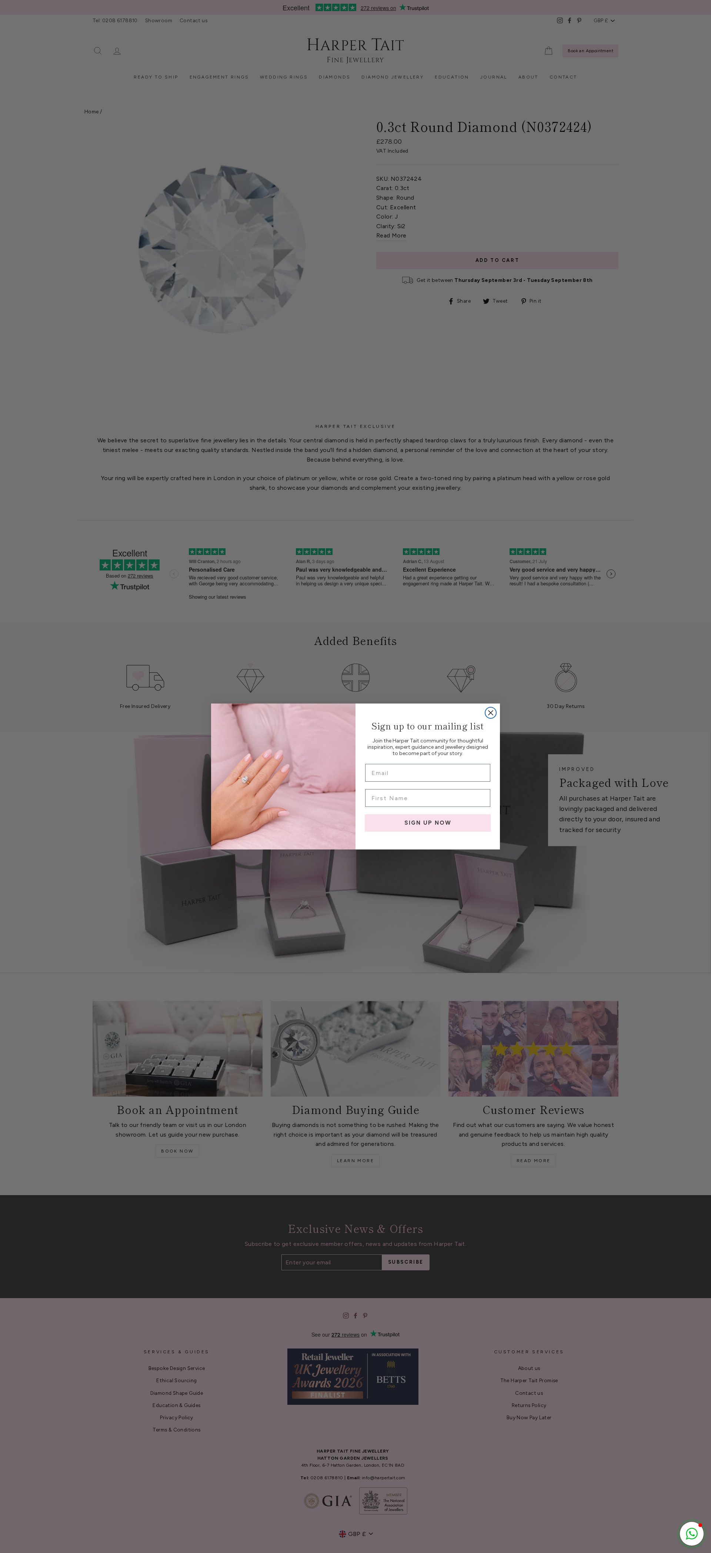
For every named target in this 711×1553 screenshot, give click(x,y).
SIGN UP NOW (427, 822)
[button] (692, 1534)
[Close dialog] (490, 712)
